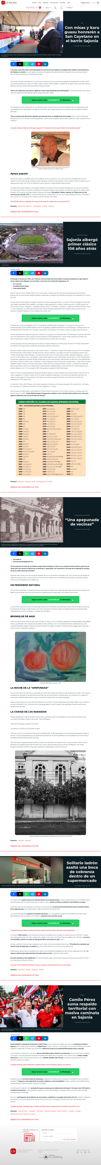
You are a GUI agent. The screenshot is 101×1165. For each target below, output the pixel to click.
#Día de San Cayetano (25, 206)
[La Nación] (9, 3)
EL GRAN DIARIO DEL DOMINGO (82, 515)
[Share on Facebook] (13, 64)
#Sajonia (51, 206)
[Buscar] (98, 3)
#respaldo (32, 1111)
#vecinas (21, 840)
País (82, 23)
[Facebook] (77, 1152)
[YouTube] (89, 1152)
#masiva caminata (50, 1111)
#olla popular (37, 206)
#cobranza (21, 969)
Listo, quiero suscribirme (69, 1139)
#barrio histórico (62, 1111)
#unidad (78, 1111)
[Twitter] (81, 1152)
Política (82, 995)
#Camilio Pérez (23, 1111)
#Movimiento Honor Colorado (19, 1114)
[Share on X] (20, 64)
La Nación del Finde (82, 235)
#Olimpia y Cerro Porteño (44, 481)
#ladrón (41, 969)
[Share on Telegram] (32, 64)
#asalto (28, 969)
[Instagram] (85, 1152)
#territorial (40, 1111)
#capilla (44, 206)
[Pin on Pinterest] (39, 64)
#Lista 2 (32, 1114)
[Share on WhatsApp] (26, 64)
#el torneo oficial (30, 481)
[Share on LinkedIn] (45, 64)
